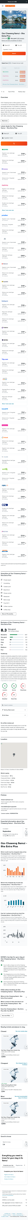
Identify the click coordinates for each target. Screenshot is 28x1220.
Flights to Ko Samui (8, 1174)
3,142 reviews (20, 38)
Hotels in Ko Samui (8, 1179)
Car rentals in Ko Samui (9, 1177)
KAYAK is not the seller (8, 1200)
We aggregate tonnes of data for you (12, 1202)
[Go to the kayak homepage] (10, 6)
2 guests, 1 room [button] (7, 49)
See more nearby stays (21, 1031)
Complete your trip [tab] (8, 1165)
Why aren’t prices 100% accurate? (11, 1205)
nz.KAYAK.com (7, 1213)
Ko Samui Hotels (4, 1216)
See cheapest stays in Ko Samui (21, 1063)
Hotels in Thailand (7, 1215)
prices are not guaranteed (7, 1195)
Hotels (13, 1213)
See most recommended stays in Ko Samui (21, 1097)
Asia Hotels (19, 1213)
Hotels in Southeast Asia (18, 1215)
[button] (26, 1)
